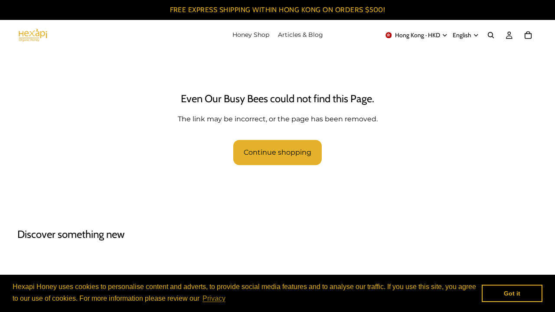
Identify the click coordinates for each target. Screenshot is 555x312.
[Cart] (528, 35)
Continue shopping (277, 152)
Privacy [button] (213, 298)
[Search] (490, 35)
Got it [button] (512, 293)
